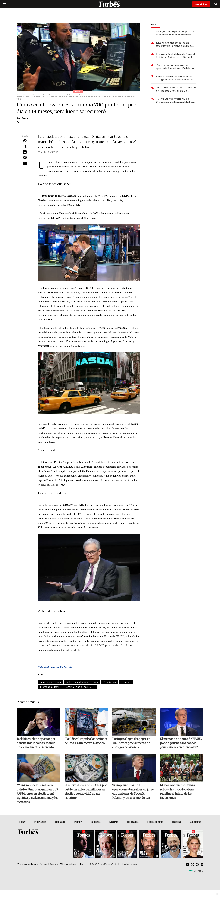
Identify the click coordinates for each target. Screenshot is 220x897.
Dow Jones (109, 681)
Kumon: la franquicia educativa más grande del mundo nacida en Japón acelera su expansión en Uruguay (175, 78)
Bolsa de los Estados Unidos (82, 681)
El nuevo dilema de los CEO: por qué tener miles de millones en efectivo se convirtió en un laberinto (86, 791)
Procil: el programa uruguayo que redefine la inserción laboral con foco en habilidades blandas (175, 67)
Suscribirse (201, 4)
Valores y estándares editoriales (74, 864)
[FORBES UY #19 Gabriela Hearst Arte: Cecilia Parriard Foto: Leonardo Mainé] (192, 844)
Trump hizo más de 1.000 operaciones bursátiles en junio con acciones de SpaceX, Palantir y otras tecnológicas (133, 791)
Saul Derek (22, 118)
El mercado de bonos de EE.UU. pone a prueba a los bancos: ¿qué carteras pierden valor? (181, 743)
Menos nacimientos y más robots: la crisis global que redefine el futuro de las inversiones (177, 791)
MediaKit (176, 822)
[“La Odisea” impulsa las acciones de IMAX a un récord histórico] (86, 722)
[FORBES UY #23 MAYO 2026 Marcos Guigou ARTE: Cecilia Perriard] (105, 844)
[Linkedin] (25, 163)
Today (22, 822)
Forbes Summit (155, 822)
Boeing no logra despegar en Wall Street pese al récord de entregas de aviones (131, 743)
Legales (43, 864)
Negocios (95, 822)
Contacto (54, 864)
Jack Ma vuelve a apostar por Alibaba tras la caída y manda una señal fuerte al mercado (36, 743)
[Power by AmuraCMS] (195, 870)
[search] (215, 4)
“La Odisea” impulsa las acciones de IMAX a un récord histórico (86, 741)
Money (78, 822)
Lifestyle (113, 822)
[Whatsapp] (25, 141)
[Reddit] (25, 158)
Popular (155, 24)
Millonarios (133, 822)
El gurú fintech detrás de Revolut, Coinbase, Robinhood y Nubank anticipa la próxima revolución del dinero (175, 55)
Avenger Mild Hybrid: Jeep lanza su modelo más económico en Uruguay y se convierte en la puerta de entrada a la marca (175, 33)
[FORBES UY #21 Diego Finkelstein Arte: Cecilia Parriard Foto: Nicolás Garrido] (149, 844)
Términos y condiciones (27, 864)
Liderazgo (60, 822)
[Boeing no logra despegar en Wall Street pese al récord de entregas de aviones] (134, 722)
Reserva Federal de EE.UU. (80, 686)
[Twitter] (25, 146)
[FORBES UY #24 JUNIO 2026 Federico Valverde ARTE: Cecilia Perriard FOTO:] (83, 844)
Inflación (126, 681)
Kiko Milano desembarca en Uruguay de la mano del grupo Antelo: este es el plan (174, 44)
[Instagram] (197, 864)
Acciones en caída (50, 681)
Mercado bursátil (49, 686)
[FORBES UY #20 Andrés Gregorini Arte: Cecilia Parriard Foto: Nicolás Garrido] (171, 844)
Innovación (40, 822)
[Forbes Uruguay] (110, 4)
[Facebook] (25, 152)
